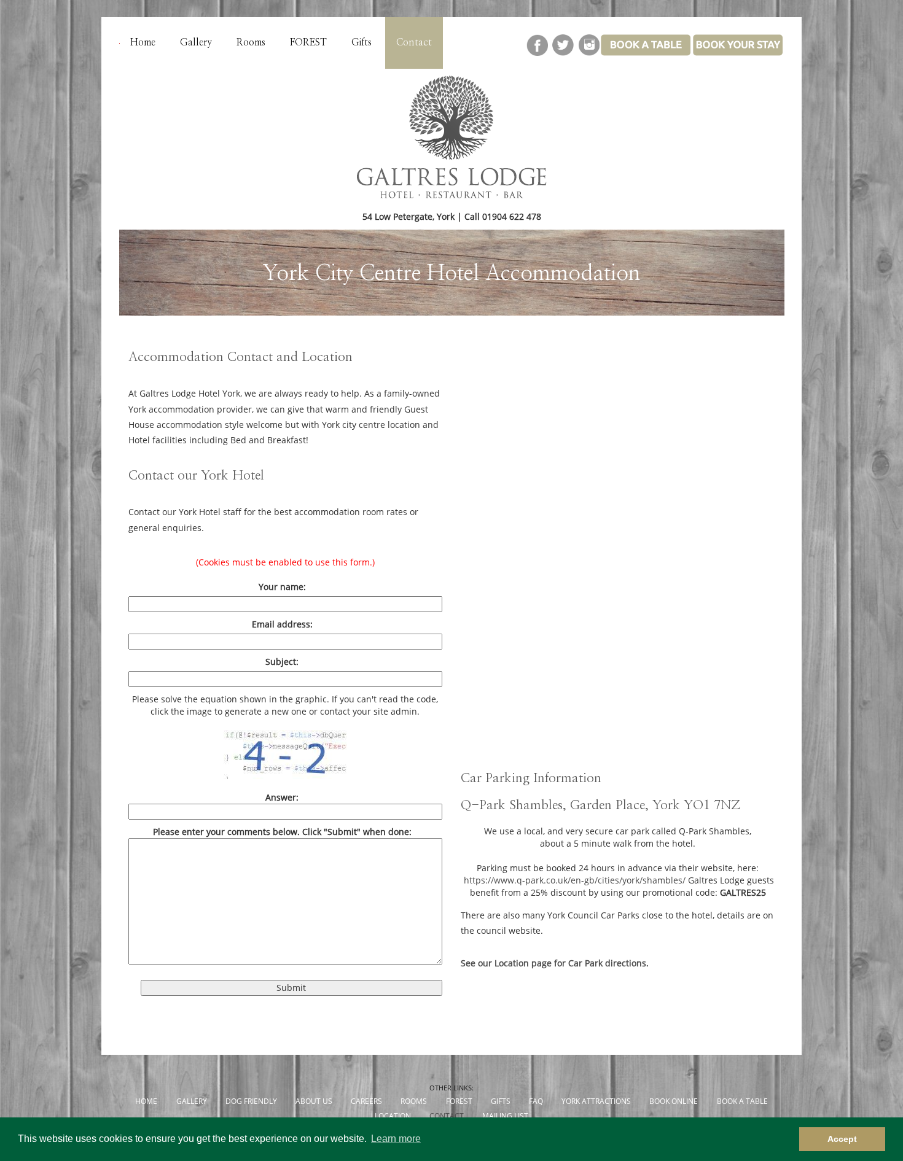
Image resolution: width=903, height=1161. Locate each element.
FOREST (308, 42)
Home (142, 42)
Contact (414, 42)
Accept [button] (842, 1139)
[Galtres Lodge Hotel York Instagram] (588, 52)
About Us (313, 1101)
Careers (366, 1101)
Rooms (251, 42)
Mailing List (505, 1116)
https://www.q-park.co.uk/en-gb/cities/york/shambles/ (575, 880)
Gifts (361, 42)
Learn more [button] (396, 1138)
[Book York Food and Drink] (646, 52)
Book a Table (742, 1101)
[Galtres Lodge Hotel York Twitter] (562, 52)
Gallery (196, 42)
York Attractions (596, 1101)
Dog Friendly (251, 1101)
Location (393, 1116)
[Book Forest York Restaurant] (738, 52)
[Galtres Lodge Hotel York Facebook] (537, 52)
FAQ (536, 1101)
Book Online (673, 1101)
